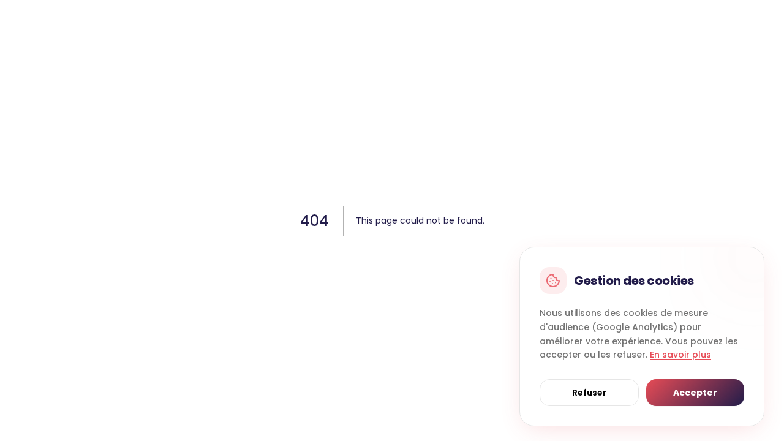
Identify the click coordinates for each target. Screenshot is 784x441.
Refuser (589, 392)
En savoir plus (680, 355)
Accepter (695, 392)
